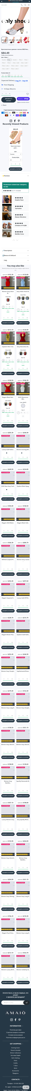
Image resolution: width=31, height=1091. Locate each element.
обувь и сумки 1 (24, 63)
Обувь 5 (4, 63)
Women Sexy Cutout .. (23, 588)
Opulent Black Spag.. (23, 500)
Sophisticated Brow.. (23, 699)
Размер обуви (15, 157)
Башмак (4, 60)
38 (2, 75)
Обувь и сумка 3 (15, 66)
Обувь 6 (9, 63)
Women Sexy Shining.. (8, 924)
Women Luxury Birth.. (8, 997)
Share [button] (4, 105)
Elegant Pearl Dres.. (8, 961)
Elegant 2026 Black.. (8, 551)
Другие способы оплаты (23, 102)
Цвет (15, 151)
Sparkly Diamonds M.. (23, 809)
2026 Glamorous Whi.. (23, 398)
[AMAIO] (3, 4)
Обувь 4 (26, 60)
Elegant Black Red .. (8, 397)
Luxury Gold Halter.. (8, 449)
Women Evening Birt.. (23, 449)
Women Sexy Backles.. (8, 810)
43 (18, 75)
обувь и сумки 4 (24, 66)
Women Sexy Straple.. (8, 699)
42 (15, 75)
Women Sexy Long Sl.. (8, 736)
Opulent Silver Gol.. (8, 346)
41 (12, 75)
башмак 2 (15, 60)
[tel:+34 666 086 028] (22, 5)
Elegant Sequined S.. (8, 626)
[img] (7, 191)
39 (5, 75)
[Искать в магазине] (25, 5)
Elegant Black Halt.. (23, 551)
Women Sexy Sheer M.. (8, 292)
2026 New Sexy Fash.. (8, 500)
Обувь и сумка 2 (6, 66)
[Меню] (29, 5)
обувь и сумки (16, 63)
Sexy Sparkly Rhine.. (23, 847)
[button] (1, 1)
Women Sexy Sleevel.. (8, 772)
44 (21, 75)
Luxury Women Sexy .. (8, 848)
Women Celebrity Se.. (23, 997)
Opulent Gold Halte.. (23, 662)
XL (8, 310)
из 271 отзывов (16, 190)
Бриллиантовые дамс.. (15, 147)
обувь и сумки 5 (5, 68)
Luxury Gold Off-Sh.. (23, 626)
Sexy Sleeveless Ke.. (23, 346)
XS (23, 313)
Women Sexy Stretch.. (8, 886)
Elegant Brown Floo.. (8, 662)
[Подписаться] (26, 1030)
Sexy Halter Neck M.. (23, 291)
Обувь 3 (21, 60)
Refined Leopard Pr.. (8, 587)
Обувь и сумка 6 (15, 68)
